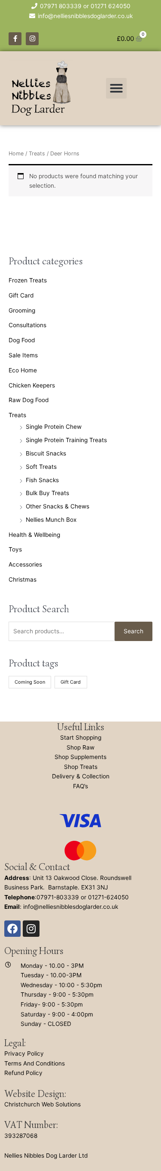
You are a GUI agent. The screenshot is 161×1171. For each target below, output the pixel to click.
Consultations (27, 325)
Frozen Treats (28, 280)
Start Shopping (80, 737)
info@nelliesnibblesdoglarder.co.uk (70, 906)
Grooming (22, 310)
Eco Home (23, 370)
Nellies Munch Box (51, 519)
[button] (116, 88)
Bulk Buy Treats (47, 492)
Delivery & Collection (80, 776)
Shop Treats (80, 766)
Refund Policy (23, 1072)
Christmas (22, 579)
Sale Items (23, 355)
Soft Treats (41, 466)
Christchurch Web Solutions (42, 1104)
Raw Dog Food (29, 400)
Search (133, 631)
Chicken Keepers (32, 385)
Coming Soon (30, 682)
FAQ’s (80, 786)
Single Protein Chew (54, 426)
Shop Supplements (80, 756)
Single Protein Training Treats (66, 440)
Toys (15, 549)
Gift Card (21, 295)
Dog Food (22, 340)
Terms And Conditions (34, 1063)
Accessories (25, 564)
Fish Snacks (42, 480)
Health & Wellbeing (34, 534)
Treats (17, 415)
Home (16, 153)
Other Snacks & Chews (57, 506)
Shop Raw (80, 747)
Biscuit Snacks (46, 453)
